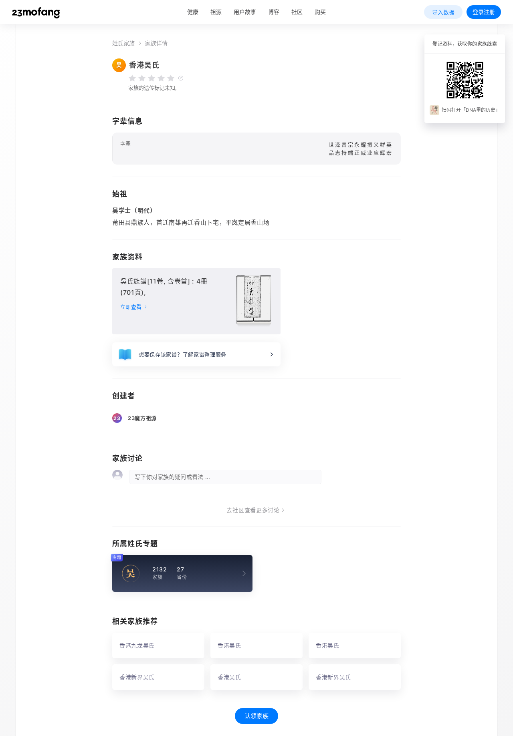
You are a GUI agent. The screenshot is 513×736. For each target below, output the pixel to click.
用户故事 (245, 11)
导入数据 (443, 12)
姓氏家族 (123, 43)
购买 (320, 11)
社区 (297, 11)
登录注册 (484, 11)
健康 (192, 11)
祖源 (216, 11)
